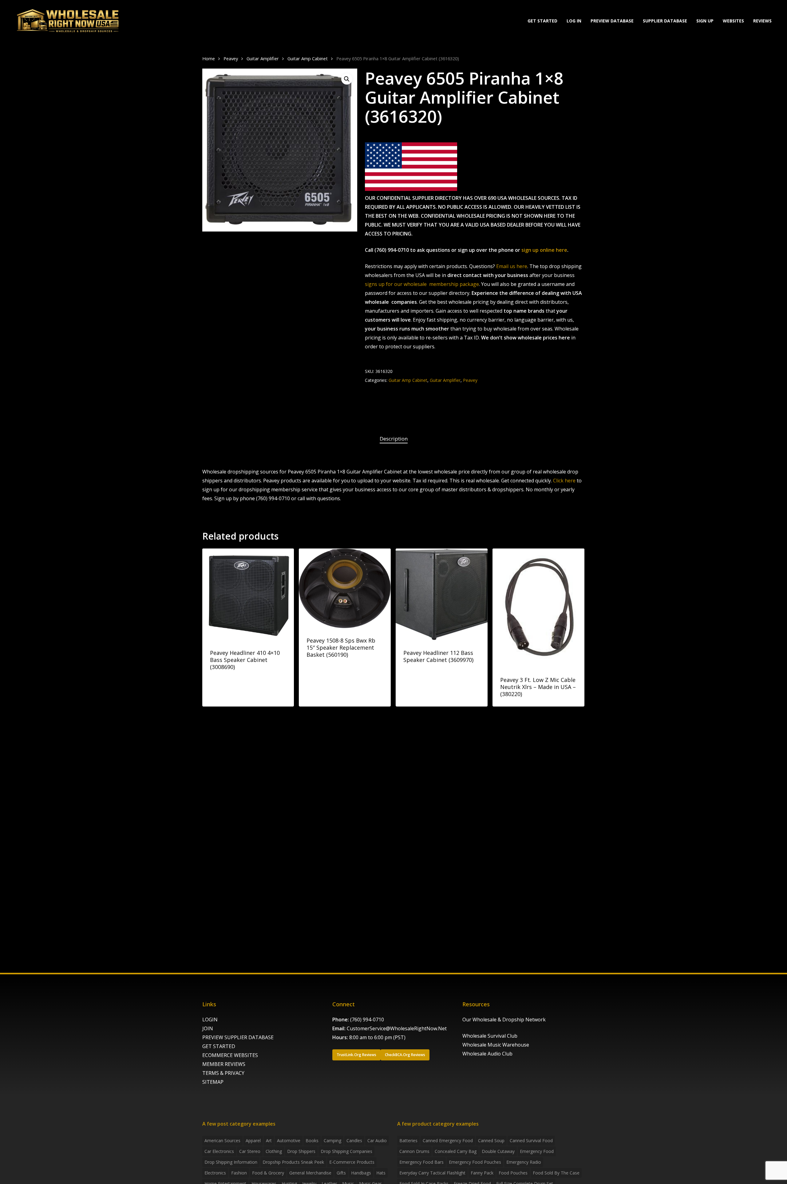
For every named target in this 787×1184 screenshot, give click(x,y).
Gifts (341, 1173)
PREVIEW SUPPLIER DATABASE (238, 1037)
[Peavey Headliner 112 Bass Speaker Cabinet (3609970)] (442, 594)
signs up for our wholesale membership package (422, 284)
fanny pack (482, 1173)
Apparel (253, 1140)
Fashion (239, 1173)
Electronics (215, 1173)
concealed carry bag (456, 1151)
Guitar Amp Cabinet (307, 58)
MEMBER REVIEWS (223, 1064)
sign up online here (544, 250)
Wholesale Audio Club (487, 1053)
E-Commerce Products (351, 1162)
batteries (408, 1140)
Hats (381, 1173)
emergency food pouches (475, 1162)
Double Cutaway (498, 1151)
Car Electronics (219, 1151)
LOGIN (210, 1019)
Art (269, 1140)
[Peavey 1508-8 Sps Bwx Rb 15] (345, 588)
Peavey (230, 58)
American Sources (222, 1140)
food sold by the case (556, 1173)
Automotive (288, 1140)
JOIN (207, 1028)
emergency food (537, 1151)
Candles (354, 1140)
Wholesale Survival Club (489, 1035)
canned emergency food (448, 1140)
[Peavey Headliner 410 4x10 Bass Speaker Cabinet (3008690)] (248, 594)
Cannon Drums (414, 1151)
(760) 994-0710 (367, 1019)
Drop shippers (301, 1151)
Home (208, 58)
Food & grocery (268, 1173)
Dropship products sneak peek (293, 1162)
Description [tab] (394, 438)
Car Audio (377, 1140)
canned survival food (531, 1140)
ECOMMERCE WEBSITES (230, 1055)
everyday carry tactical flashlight (432, 1173)
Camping (332, 1140)
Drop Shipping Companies (346, 1151)
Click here (564, 480)
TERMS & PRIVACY (223, 1073)
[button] (346, 79)
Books (312, 1140)
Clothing (274, 1151)
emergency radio (523, 1162)
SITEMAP (212, 1082)
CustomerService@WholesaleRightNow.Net (397, 1028)
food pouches (513, 1173)
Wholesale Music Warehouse (495, 1044)
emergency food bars (421, 1162)
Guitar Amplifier (263, 58)
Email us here (511, 266)
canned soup (491, 1140)
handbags (361, 1173)
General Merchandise (310, 1173)
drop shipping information (230, 1162)
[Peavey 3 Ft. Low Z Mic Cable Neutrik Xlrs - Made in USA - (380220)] (538, 607)
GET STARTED (218, 1046)
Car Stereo (249, 1151)
